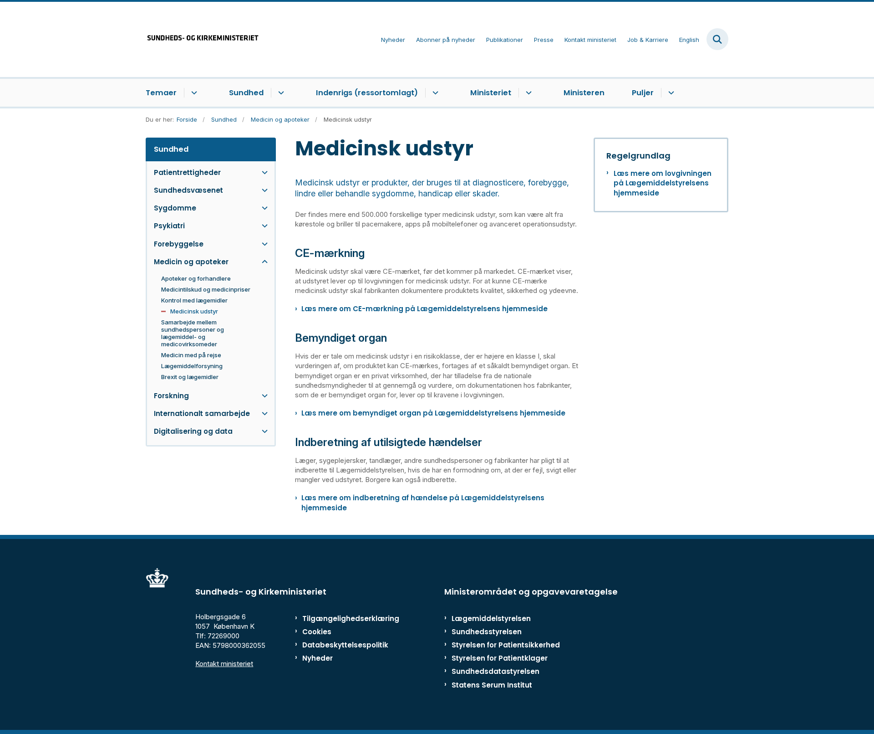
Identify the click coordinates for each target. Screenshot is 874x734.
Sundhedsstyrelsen (487, 631)
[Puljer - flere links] (670, 93)
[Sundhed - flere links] (280, 93)
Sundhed (246, 92)
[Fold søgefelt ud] (717, 39)
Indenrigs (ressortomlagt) (367, 92)
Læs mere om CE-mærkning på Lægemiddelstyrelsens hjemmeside (424, 308)
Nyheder (317, 658)
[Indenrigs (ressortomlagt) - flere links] (434, 93)
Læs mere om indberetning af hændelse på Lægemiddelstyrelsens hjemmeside (422, 502)
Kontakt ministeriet (224, 663)
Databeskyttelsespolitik (341, 645)
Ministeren (584, 92)
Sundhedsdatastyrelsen (495, 671)
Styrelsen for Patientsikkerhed (506, 645)
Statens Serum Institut (492, 685)
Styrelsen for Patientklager (500, 658)
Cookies (316, 631)
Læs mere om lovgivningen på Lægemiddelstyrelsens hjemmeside (662, 183)
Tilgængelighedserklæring (341, 618)
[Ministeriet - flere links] (527, 93)
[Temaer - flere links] (193, 93)
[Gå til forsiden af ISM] (202, 39)
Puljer (643, 92)
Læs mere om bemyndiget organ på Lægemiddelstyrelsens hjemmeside (433, 413)
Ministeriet (490, 92)
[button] (262, 172)
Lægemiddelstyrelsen (491, 618)
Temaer (161, 92)
